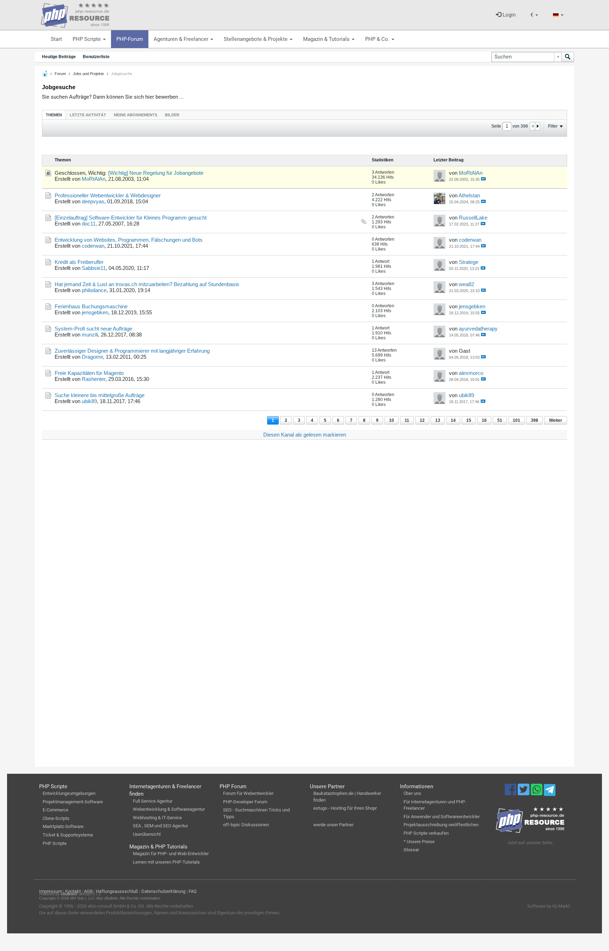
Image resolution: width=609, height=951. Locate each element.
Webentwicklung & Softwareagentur (169, 809)
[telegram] (549, 792)
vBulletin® (69, 894)
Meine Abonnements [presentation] (135, 115)
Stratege (468, 262)
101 (516, 420)
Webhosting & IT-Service (157, 817)
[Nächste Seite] (537, 126)
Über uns (412, 793)
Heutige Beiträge (59, 56)
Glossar (411, 849)
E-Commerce (55, 810)
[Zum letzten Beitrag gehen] (483, 178)
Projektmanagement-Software (73, 801)
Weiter (555, 420)
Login (508, 15)
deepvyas (93, 201)
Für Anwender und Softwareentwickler (442, 816)
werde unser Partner (333, 824)
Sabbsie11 (94, 268)
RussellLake (473, 218)
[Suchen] (567, 57)
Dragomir (92, 357)
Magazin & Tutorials (327, 39)
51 (499, 420)
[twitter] (524, 793)
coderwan (93, 246)
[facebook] (511, 793)
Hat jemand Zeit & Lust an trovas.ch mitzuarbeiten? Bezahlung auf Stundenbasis (147, 284)
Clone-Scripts (56, 818)
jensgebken (95, 312)
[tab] (54, 114)
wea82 (466, 284)
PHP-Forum (129, 39)
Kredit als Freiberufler (79, 262)
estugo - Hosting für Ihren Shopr (345, 808)
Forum (60, 74)
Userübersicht (147, 834)
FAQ (193, 891)
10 (391, 420)
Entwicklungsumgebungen (69, 793)
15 (468, 420)
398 (534, 420)
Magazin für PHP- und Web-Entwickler (171, 853)
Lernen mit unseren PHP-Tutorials (166, 862)
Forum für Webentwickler (248, 793)
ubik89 (89, 401)
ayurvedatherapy (478, 329)
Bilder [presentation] (172, 115)
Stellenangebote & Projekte (256, 39)
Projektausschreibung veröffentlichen (441, 824)
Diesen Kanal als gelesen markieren (304, 435)
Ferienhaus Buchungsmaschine (91, 306)
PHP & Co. (378, 39)
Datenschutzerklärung (163, 891)
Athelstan (469, 195)
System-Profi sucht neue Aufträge (93, 329)
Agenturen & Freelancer (182, 39)
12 (422, 420)
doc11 (89, 224)
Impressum (50, 891)
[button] (534, 15)
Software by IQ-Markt (548, 906)
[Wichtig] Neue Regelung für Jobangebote (155, 173)
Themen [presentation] (54, 115)
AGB (88, 891)
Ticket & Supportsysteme (68, 835)
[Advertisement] (253, 551)
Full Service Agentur (152, 801)
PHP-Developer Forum (245, 801)
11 (407, 420)
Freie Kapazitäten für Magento (89, 373)
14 (453, 420)
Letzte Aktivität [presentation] (88, 115)
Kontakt (73, 891)
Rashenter (93, 379)
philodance (94, 290)
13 (437, 420)
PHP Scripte (87, 39)
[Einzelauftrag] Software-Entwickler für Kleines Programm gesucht (131, 218)
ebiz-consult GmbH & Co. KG (116, 906)
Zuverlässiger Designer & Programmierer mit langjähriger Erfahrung (132, 351)
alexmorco (471, 373)
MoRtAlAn (93, 179)
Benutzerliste (96, 56)
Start (56, 39)
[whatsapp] (537, 793)
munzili (90, 335)
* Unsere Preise (419, 841)
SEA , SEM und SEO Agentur (160, 825)
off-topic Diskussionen (246, 824)
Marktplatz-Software (63, 826)
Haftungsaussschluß (117, 891)
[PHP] (75, 14)
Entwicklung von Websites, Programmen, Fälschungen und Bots (129, 240)
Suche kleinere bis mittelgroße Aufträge (99, 395)
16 (484, 420)
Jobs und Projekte (88, 74)
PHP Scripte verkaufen (426, 833)
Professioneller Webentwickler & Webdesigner (108, 195)
